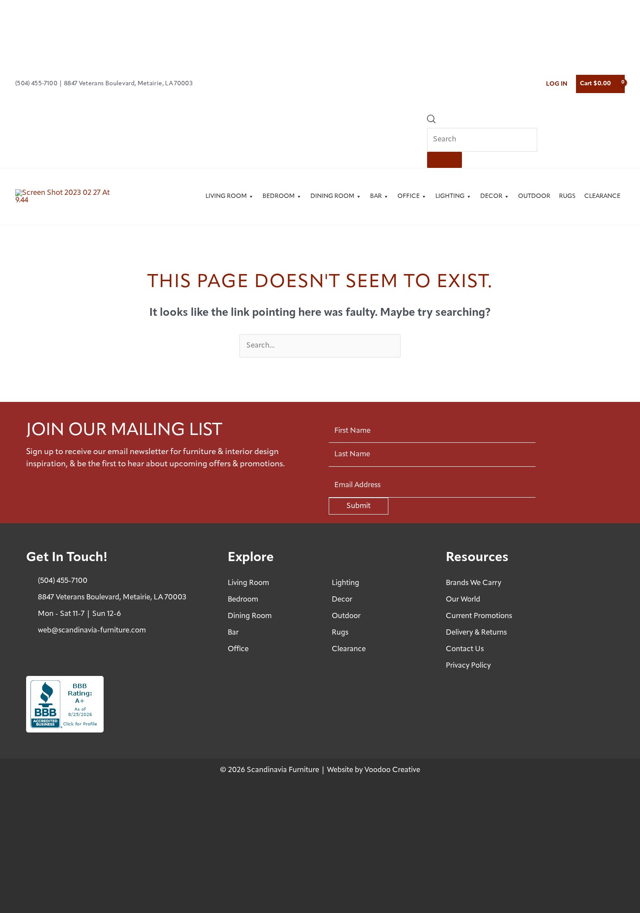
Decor (491, 196)
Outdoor (534, 196)
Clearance (602, 196)
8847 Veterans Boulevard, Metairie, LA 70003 (129, 83)
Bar (376, 196)
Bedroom (279, 196)
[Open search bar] (431, 121)
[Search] (444, 160)
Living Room (226, 196)
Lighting (450, 196)
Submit (359, 506)
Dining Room (332, 196)
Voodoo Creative (392, 770)
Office (408, 196)
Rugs (567, 196)
